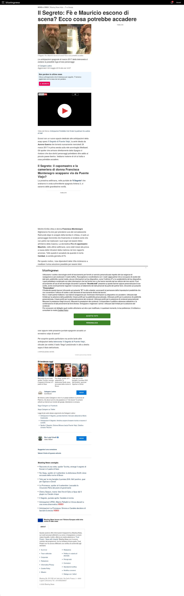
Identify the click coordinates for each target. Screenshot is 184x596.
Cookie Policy (63, 310)
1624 (110, 277)
